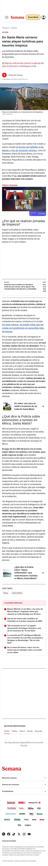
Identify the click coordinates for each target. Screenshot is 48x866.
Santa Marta (17, 593)
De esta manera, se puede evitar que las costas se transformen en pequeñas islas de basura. (23, 328)
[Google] (3, 834)
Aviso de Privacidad (11, 841)
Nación (14, 28)
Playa (5, 593)
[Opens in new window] (8, 834)
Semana (5, 28)
